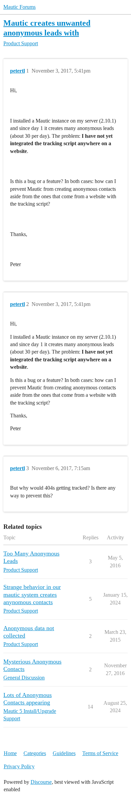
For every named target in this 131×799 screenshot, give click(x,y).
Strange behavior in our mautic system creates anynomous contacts (32, 594)
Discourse (41, 782)
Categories (35, 753)
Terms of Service (100, 753)
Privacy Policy (19, 766)
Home (10, 753)
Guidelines (64, 753)
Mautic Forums (19, 7)
